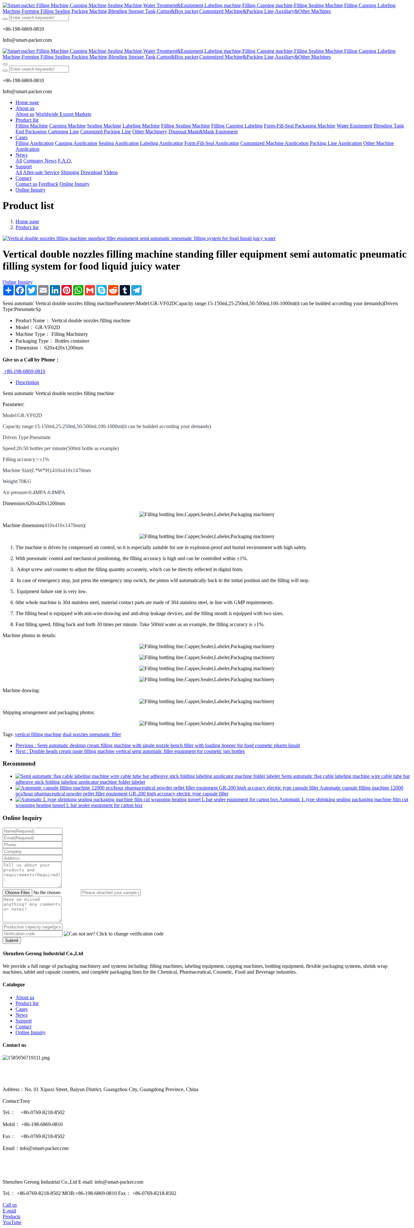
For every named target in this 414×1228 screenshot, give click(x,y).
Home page (27, 102)
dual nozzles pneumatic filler (92, 734)
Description (27, 382)
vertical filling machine (38, 734)
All (19, 160)
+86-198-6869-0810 (24, 371)
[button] (114, 934)
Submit (11, 940)
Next (130, 751)
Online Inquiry (18, 282)
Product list (27, 227)
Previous (158, 745)
